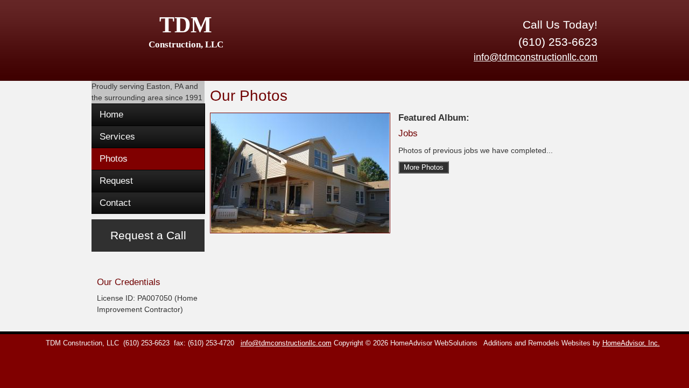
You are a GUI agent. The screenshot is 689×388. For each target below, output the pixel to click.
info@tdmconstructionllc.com (535, 57)
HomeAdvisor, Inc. (631, 343)
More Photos (424, 167)
